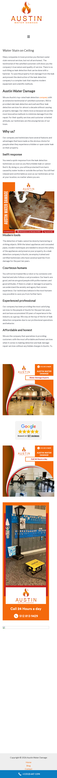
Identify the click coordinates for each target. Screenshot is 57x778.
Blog (28, 765)
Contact (28, 769)
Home (28, 762)
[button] (28, 36)
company (43, 97)
